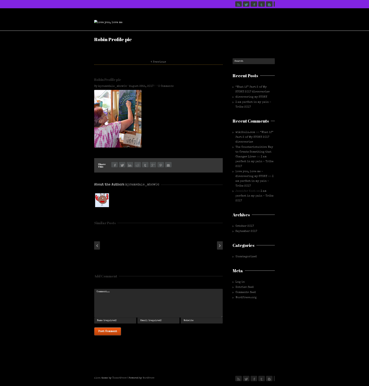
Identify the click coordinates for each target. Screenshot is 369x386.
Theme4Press (119, 378)
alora (97, 378)
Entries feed (244, 287)
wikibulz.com (245, 132)
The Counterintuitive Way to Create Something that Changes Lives (254, 152)
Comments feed (245, 292)
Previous (159, 62)
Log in (240, 282)
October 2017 (244, 226)
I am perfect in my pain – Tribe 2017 (254, 161)
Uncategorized (246, 256)
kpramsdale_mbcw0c (112, 86)
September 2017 (246, 231)
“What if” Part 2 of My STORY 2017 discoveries (254, 137)
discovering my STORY (251, 96)
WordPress (148, 378)
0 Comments (166, 86)
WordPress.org (246, 297)
